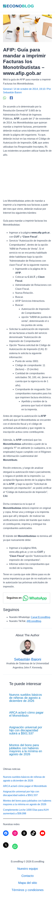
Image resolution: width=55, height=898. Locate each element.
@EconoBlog (34, 621)
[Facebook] (11, 97)
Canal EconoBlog (40, 617)
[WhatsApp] (4, 97)
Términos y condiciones (28, 890)
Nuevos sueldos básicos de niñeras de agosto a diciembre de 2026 (25, 697)
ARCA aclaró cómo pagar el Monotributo (26, 714)
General (7, 89)
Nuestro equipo (27, 868)
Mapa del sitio (27, 882)
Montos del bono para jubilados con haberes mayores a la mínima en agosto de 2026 (25, 749)
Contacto (27, 875)
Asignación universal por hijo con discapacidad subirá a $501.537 (25, 730)
